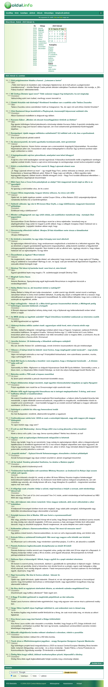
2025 (35, 63)
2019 (35, 52)
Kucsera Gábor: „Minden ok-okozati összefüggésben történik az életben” (44, 120)
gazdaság (51, 53)
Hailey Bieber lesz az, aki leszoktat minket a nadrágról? (35, 288)
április (40, 34)
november (42, 47)
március (41, 32)
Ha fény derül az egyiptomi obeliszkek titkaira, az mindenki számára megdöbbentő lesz (50, 588)
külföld (50, 51)
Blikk (13, 82)
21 (52, 39)
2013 (35, 41)
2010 (35, 36)
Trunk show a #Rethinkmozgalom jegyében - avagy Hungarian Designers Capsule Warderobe (52, 641)
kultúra (50, 58)
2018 (35, 50)
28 (52, 41)
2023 (35, 59)
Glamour (14, 144)
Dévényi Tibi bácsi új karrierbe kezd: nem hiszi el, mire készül (38, 268)
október (41, 45)
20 (50, 39)
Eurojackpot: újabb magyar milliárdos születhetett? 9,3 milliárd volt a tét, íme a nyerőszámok (52, 133)
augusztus (42, 41)
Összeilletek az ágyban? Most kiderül (28, 255)
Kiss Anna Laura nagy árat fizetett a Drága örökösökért (35, 619)
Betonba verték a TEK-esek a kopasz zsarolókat (32, 374)
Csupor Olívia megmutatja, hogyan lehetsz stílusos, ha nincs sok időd (42, 193)
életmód (51, 60)
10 (60, 34)
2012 (35, 39)
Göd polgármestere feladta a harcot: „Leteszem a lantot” (36, 80)
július (40, 39)
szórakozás (52, 66)
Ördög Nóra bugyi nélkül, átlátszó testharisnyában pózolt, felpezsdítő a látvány (46, 654)
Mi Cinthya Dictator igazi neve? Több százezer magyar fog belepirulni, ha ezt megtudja (50, 94)
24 (60, 39)
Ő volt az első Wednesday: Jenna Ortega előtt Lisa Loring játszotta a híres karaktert (48, 429)
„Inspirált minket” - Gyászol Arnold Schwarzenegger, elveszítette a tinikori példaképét (49, 453)
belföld (50, 49)
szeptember (42, 43)
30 (50, 32)
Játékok (32, 13)
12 (65, 34)
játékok (43, 676)
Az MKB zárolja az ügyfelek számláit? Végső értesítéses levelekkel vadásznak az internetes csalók (55, 317)
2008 (35, 32)
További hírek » (97, 663)
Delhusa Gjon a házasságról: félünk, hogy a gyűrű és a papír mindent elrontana (47, 559)
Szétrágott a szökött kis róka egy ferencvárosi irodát (34, 409)
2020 (35, 54)
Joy (13, 431)
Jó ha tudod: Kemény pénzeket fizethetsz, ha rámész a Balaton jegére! (42, 462)
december (42, 48)
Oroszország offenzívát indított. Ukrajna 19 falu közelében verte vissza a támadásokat (49, 230)
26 (65, 39)
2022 (35, 58)
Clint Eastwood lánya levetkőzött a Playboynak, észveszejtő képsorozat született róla (49, 111)
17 (60, 36)
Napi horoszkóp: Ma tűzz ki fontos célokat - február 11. (35, 575)
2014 (35, 43)
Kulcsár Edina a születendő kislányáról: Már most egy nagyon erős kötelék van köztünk (50, 537)
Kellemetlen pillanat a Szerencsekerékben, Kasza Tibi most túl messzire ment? (46, 528)
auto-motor (52, 69)
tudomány (51, 56)
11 (62, 34)
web (14, 676)
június (40, 37)
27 (50, 41)
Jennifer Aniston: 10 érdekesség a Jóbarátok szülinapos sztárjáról (41, 341)
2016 (35, 47)
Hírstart (79, 684)
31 (52, 32)
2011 (35, 37)
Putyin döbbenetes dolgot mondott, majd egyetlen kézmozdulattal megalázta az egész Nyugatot (54, 383)
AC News (15, 376)
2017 (35, 48)
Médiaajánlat (54, 684)
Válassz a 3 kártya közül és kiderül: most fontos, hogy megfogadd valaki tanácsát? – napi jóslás (54, 350)
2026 (35, 65)
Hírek (17, 13)
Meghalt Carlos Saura (20, 277)
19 (65, 36)
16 (57, 36)
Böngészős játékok (62, 13)
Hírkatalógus (49, 13)
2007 (35, 30)
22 (55, 39)
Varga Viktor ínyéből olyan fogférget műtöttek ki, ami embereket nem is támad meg (48, 608)
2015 (35, 45)
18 (62, 36)
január (40, 28)
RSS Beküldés (11, 684)
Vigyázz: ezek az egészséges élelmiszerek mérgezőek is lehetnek (40, 438)
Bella (60, 17)
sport (50, 67)
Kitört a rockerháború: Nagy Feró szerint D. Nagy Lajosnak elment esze (43, 166)
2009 (35, 34)
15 (55, 36)
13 (50, 36)
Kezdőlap (9, 13)
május (40, 36)
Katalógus (24, 13)
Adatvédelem (68, 684)
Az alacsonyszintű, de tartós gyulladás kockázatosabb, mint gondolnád (43, 142)
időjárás (51, 71)
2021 (35, 56)
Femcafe (14, 395)
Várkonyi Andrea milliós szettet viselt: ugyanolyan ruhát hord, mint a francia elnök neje (50, 325)
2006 (35, 28)
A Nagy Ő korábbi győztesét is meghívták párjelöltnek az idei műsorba (42, 597)
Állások (39, 13)
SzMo (13, 539)
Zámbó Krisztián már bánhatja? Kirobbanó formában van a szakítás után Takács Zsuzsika (51, 102)
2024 (35, 61)
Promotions (15, 96)
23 (57, 39)
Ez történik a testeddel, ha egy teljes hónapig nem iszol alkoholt (40, 239)
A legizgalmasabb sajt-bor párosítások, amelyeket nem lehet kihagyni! (42, 155)
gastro (50, 62)
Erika (55, 17)
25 (62, 39)
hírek (34, 676)
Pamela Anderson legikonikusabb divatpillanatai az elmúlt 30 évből (41, 546)
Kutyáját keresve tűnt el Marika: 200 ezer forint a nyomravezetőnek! (41, 515)
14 (52, 36)
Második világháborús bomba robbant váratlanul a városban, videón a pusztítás (47, 632)
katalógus (24, 676)
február (41, 30)
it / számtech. (53, 54)
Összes (51, 47)
